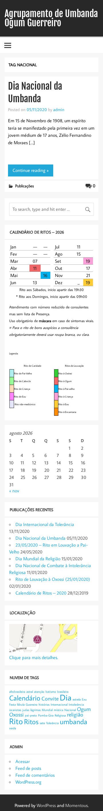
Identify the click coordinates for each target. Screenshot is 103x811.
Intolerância (76, 704)
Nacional (70, 710)
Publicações (24, 185)
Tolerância (52, 723)
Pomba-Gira (46, 715)
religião (75, 714)
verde (12, 728)
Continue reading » (31, 170)
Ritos (31, 721)
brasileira (62, 692)
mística (58, 710)
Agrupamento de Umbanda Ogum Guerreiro (51, 18)
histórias (44, 704)
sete (42, 723)
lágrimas (35, 710)
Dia (66, 697)
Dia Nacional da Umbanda (40, 538)
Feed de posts (28, 768)
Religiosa (60, 715)
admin (58, 109)
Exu (84, 699)
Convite (50, 698)
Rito (16, 721)
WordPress (46, 805)
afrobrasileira (17, 692)
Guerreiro (31, 704)
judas (25, 710)
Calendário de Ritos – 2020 (40, 593)
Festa (12, 704)
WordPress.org (28, 782)
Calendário (24, 697)
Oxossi (16, 714)
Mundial (47, 710)
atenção (39, 692)
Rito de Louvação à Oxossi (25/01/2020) (52, 579)
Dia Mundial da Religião (37, 558)
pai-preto (31, 715)
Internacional (59, 704)
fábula (21, 704)
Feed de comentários (35, 775)
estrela (77, 699)
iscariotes (15, 710)
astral (29, 692)
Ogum (84, 708)
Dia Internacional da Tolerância (44, 524)
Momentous (76, 805)
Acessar (22, 761)
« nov (14, 490)
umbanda (73, 721)
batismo (50, 692)
